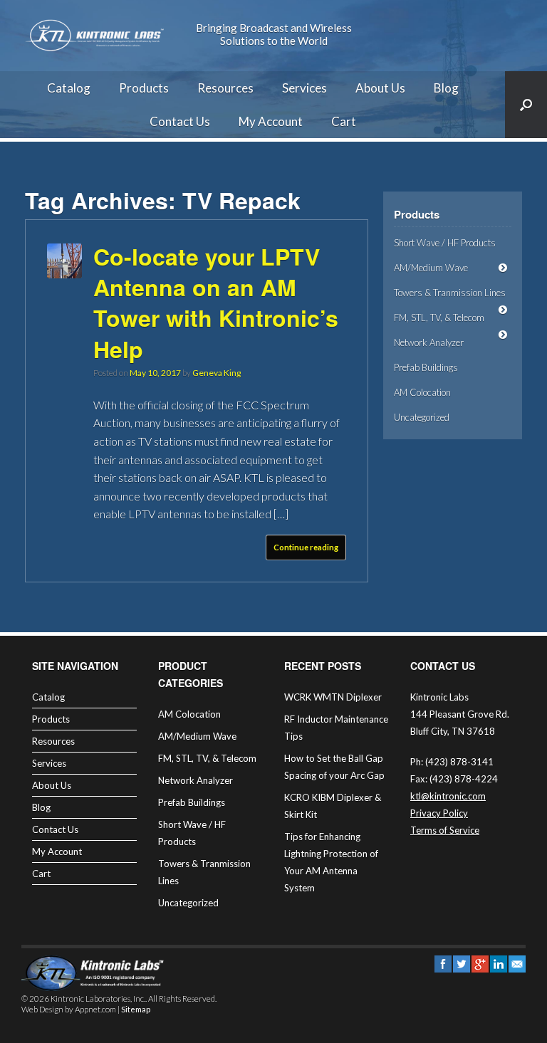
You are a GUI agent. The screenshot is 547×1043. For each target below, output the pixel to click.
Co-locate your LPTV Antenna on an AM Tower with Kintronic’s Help (215, 302)
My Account (271, 121)
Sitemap (135, 1009)
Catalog (68, 87)
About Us (380, 87)
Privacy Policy (439, 813)
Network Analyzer (429, 342)
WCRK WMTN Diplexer (333, 697)
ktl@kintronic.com (448, 796)
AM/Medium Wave (431, 267)
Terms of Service (444, 830)
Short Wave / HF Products (445, 242)
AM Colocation (422, 392)
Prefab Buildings (426, 367)
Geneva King (216, 372)
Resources (225, 87)
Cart (343, 121)
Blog (446, 87)
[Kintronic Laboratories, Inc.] (96, 35)
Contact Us (180, 121)
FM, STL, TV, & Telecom (439, 317)
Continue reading (306, 547)
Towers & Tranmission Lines (450, 292)
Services (304, 87)
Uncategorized (421, 417)
